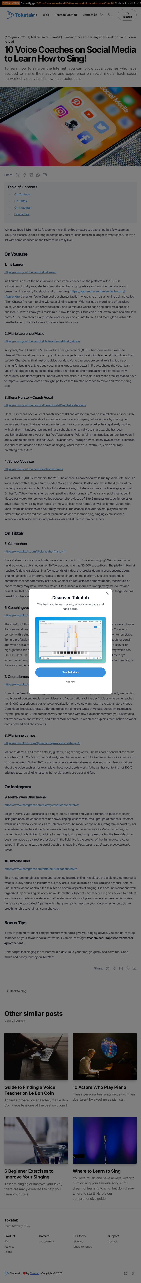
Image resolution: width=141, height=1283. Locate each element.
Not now (70, 681)
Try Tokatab (70, 672)
